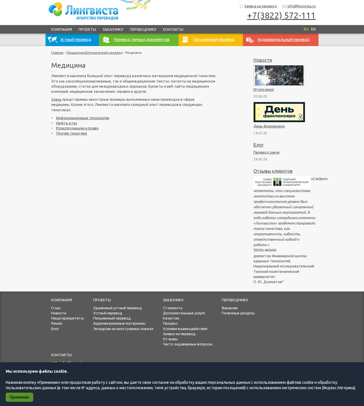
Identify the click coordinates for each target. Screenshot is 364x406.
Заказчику (113, 29)
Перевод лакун (266, 152)
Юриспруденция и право (77, 128)
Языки (56, 323)
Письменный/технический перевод (94, 52)
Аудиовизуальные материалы (119, 323)
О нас (56, 308)
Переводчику (143, 29)
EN (313, 29)
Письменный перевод (112, 318)
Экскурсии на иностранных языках (123, 329)
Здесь (56, 99)
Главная (57, 52)
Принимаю (19, 397)
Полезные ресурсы (238, 313)
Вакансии (230, 308)
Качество (171, 318)
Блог (258, 144)
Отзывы (170, 339)
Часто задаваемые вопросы (187, 344)
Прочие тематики (71, 133)
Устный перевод (107, 313)
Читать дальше (264, 249)
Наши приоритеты (67, 318)
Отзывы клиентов (273, 171)
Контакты (173, 29)
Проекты (87, 29)
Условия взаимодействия (185, 329)
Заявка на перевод (260, 6)
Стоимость (173, 308)
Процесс (170, 323)
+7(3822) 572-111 (281, 15)
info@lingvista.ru (302, 6)
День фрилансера (269, 126)
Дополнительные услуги (184, 313)
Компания (61, 29)
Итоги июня (263, 89)
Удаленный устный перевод (117, 308)
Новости (262, 60)
